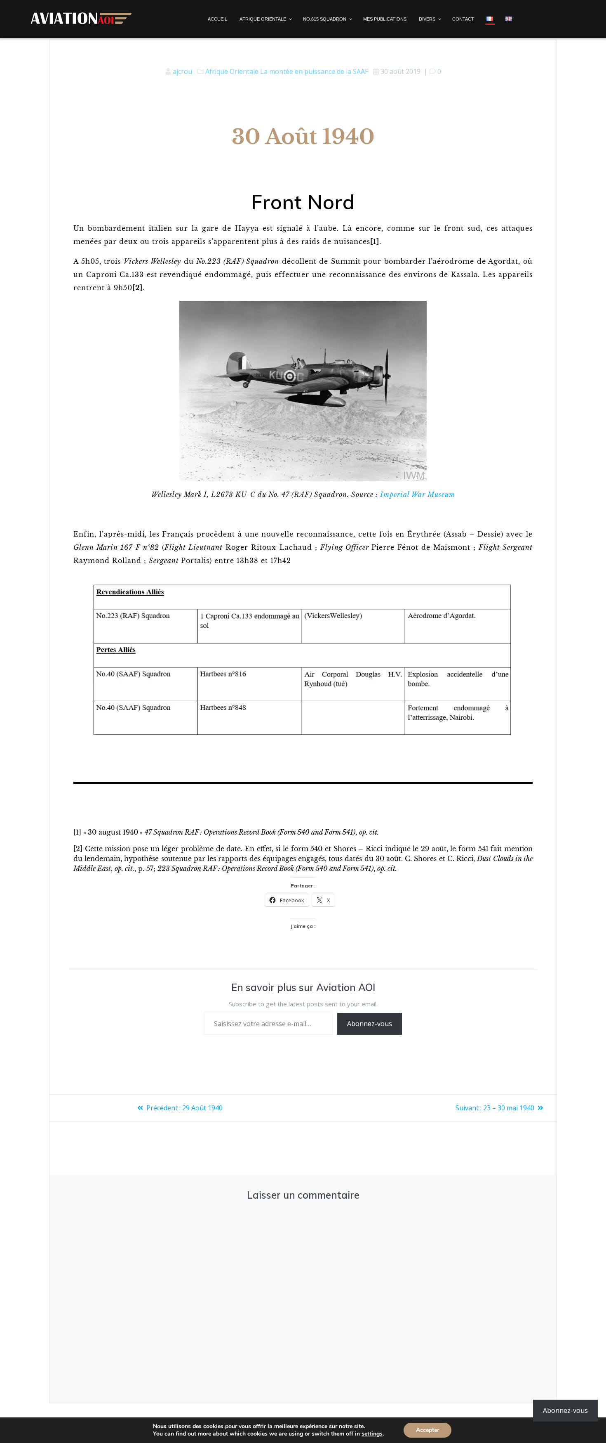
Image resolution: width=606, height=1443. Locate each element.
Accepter (427, 1430)
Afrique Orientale (231, 71)
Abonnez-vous (369, 1023)
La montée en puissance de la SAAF (314, 71)
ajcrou (182, 71)
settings (372, 1434)
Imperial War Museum (417, 494)
